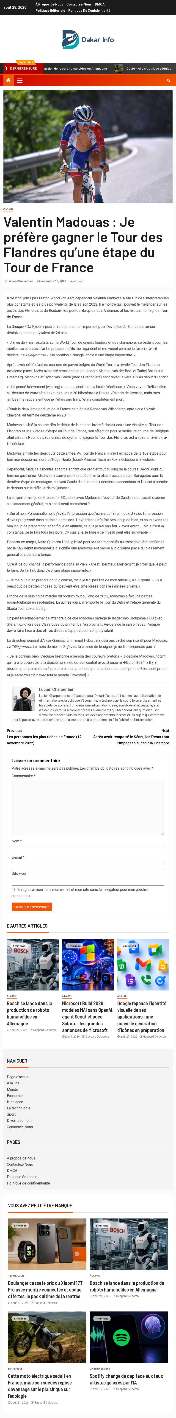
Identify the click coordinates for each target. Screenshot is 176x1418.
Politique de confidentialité (89, 10)
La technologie (18, 1108)
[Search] (168, 80)
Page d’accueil (18, 1077)
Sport (11, 1114)
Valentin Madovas (107, 298)
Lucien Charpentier (21, 281)
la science (15, 1102)
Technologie (16, 1276)
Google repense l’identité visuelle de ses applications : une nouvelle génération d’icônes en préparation (141, 1016)
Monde (12, 1089)
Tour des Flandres (145, 365)
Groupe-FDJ (21, 326)
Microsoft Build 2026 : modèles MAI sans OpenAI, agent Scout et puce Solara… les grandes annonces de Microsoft (87, 1016)
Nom (17, 841)
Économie (15, 1096)
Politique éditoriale (50, 10)
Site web (19, 873)
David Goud (149, 469)
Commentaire (24, 776)
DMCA (99, 4)
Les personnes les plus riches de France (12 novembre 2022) (44, 737)
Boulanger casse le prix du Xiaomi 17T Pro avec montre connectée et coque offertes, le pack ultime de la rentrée (45, 1289)
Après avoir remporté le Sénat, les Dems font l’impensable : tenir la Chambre (131, 737)
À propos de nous (49, 4)
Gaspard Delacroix (44, 1030)
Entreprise (15, 1368)
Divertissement (19, 1120)
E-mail (18, 857)
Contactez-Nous (79, 4)
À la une (8, 209)
